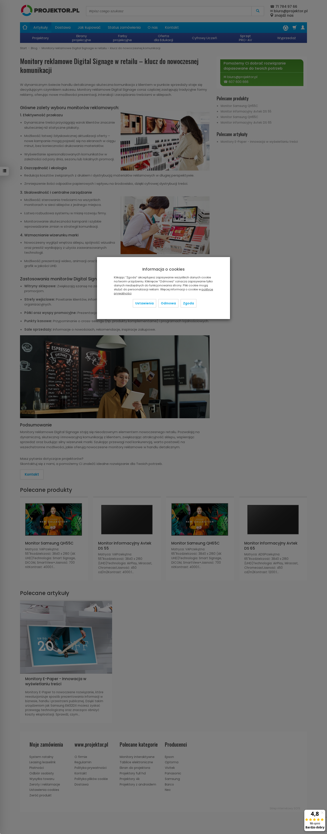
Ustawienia (144, 303)
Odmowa (168, 303)
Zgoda (188, 303)
